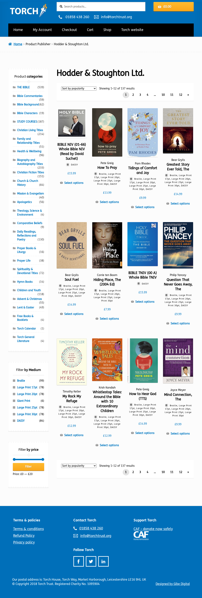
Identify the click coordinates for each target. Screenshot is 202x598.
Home (18, 30)
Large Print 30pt (27, 414)
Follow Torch (83, 550)
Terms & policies (26, 520)
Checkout (69, 30)
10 (163, 95)
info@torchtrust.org (116, 17)
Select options (73, 183)
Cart (90, 30)
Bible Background (28, 104)
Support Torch (145, 520)
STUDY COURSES (27, 121)
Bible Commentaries (29, 96)
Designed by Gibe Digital (173, 584)
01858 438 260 (77, 17)
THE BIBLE (23, 87)
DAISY (21, 420)
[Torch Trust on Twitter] (91, 561)
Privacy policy (24, 542)
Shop (107, 30)
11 (171, 95)
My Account (42, 30)
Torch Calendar (26, 328)
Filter (28, 466)
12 (180, 95)
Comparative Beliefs (29, 223)
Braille (21, 380)
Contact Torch (84, 520)
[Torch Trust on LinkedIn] (103, 561)
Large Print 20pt (27, 394)
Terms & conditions (28, 529)
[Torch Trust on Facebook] (78, 561)
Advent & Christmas (29, 299)
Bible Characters (27, 113)
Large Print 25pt (27, 407)
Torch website (132, 30)
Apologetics (24, 202)
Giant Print (23, 401)
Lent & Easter (25, 307)
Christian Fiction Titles (30, 172)
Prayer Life (24, 260)
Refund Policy (24, 535)
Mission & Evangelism (30, 193)
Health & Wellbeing (29, 151)
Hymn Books (25, 282)
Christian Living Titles (30, 130)
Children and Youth (29, 290)
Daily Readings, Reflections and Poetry (26, 235)
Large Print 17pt (27, 387)
